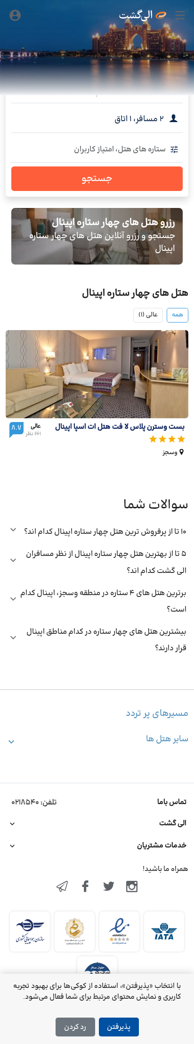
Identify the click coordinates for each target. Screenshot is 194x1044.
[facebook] (85, 887)
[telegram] (62, 887)
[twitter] (109, 887)
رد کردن (75, 1027)
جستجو (97, 179)
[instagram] (132, 887)
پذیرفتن (118, 1027)
